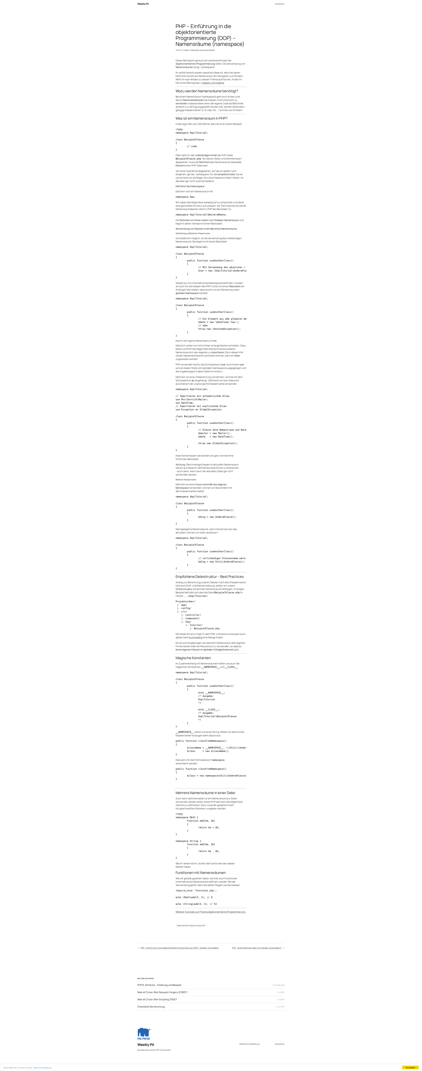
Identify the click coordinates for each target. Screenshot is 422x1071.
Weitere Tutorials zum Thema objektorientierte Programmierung (210, 911)
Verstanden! (410, 1067)
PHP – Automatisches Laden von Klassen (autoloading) (256, 948)
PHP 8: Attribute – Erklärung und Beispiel (159, 985)
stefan (186, 50)
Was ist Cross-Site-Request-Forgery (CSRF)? (162, 992)
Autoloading (195, 637)
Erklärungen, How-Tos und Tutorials (203, 50)
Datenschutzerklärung (42, 1067)
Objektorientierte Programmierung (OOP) (191, 925)
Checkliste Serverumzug (151, 1006)
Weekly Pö (143, 3)
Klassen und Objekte (213, 82)
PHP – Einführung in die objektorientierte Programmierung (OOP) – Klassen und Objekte (179, 948)
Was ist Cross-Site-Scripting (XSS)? (157, 999)
